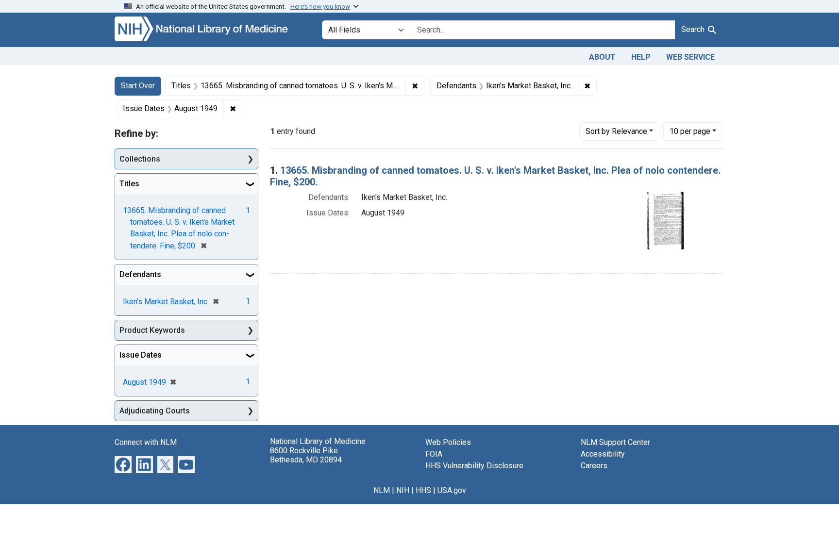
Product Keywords (152, 330)
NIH (402, 490)
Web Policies (448, 442)
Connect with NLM (146, 442)
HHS (423, 490)
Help (641, 57)
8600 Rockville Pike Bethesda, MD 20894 (306, 455)
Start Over (138, 85)
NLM (381, 490)
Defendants (140, 274)
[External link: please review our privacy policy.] (123, 464)
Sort (616, 131)
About (602, 57)
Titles (129, 183)
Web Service (690, 57)
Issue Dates (140, 355)
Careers (594, 465)
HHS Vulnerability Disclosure (474, 465)
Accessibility (603, 454)
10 (690, 131)
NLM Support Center (615, 442)
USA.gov (451, 490)
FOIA (433, 454)
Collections (139, 159)
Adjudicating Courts (154, 410)
